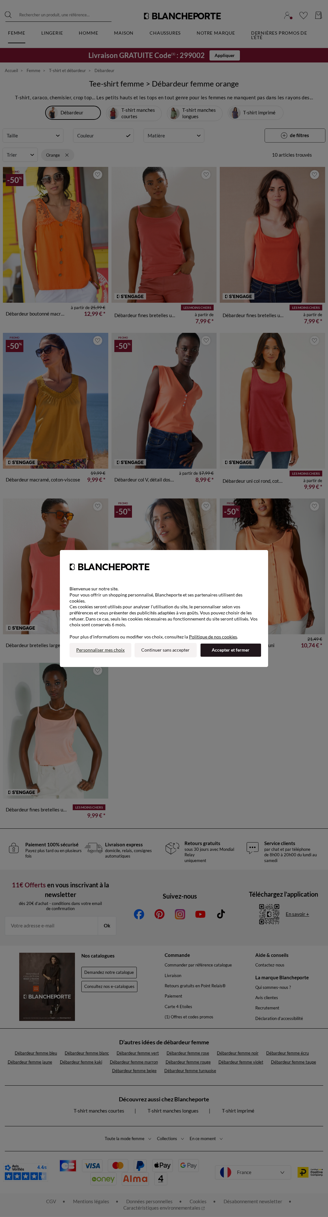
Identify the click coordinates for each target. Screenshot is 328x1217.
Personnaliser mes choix (100, 650)
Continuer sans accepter (165, 650)
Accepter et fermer (231, 650)
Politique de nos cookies (213, 636)
